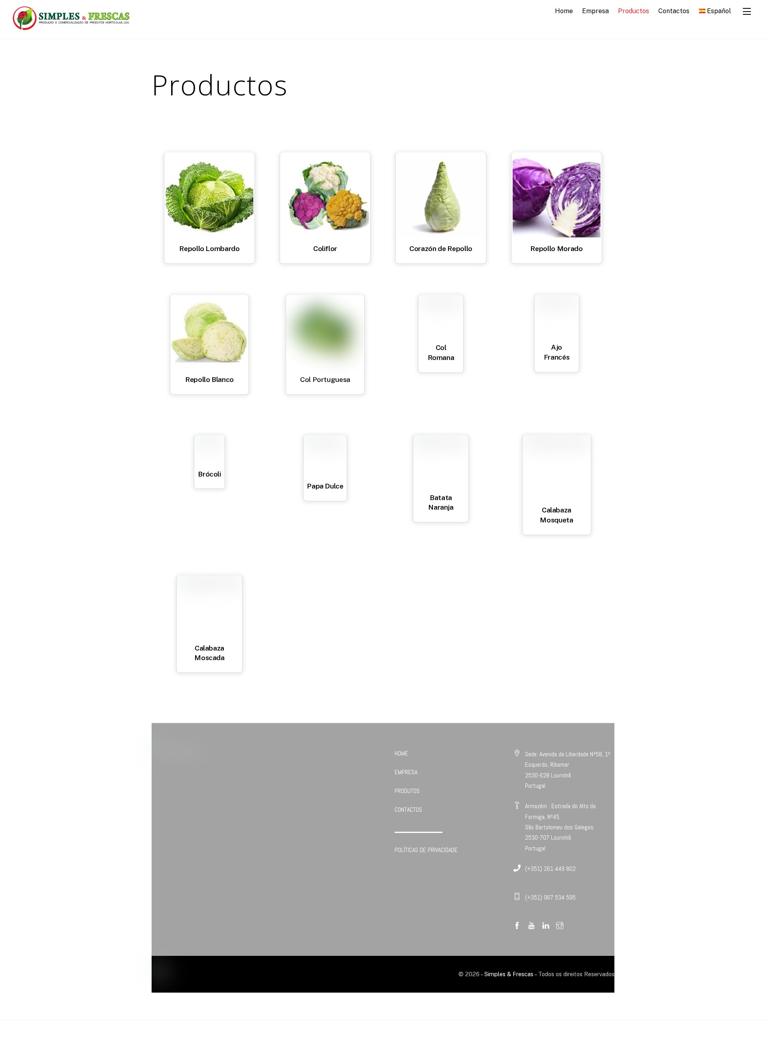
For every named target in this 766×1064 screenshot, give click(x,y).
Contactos (673, 11)
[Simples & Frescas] (71, 28)
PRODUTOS (407, 791)
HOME (401, 753)
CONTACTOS (408, 809)
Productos (633, 11)
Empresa (595, 11)
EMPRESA (406, 772)
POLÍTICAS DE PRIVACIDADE (426, 850)
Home (564, 11)
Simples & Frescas (508, 974)
